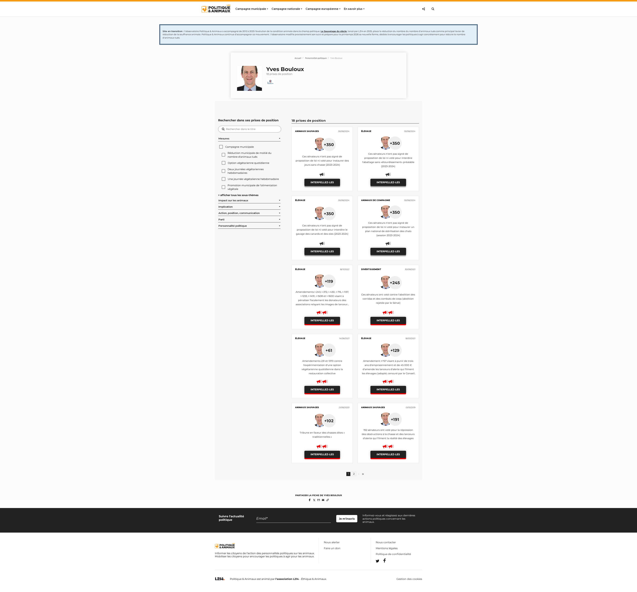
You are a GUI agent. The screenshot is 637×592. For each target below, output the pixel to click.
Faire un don (332, 548)
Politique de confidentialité (393, 554)
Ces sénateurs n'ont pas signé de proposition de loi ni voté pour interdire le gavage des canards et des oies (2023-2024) (322, 229)
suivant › (359, 474)
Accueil (298, 58)
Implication (225, 206)
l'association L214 (287, 579)
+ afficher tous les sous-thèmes (238, 195)
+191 (395, 419)
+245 (395, 282)
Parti (221, 219)
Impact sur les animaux (233, 200)
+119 (329, 281)
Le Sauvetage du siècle (334, 31)
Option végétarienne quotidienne (248, 162)
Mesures (223, 138)
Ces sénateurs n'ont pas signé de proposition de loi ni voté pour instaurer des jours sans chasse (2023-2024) (322, 160)
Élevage (366, 131)
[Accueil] (215, 15)
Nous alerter (332, 542)
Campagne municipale (239, 146)
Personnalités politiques (316, 58)
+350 (329, 144)
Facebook (382, 560)
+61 (328, 350)
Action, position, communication (239, 213)
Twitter (382, 567)
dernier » (363, 474)
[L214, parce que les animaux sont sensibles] (220, 579)
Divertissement (371, 269)
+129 (394, 350)
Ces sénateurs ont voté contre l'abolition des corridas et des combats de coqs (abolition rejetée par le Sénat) (388, 298)
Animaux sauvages (307, 131)
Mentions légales (387, 548)
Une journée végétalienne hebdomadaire (253, 179)
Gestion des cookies (409, 579)
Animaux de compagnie (375, 200)
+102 (328, 420)
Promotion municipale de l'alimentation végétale (252, 187)
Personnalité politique (232, 225)
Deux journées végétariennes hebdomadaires (246, 171)
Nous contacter (386, 542)
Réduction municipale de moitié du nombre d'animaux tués (249, 155)
